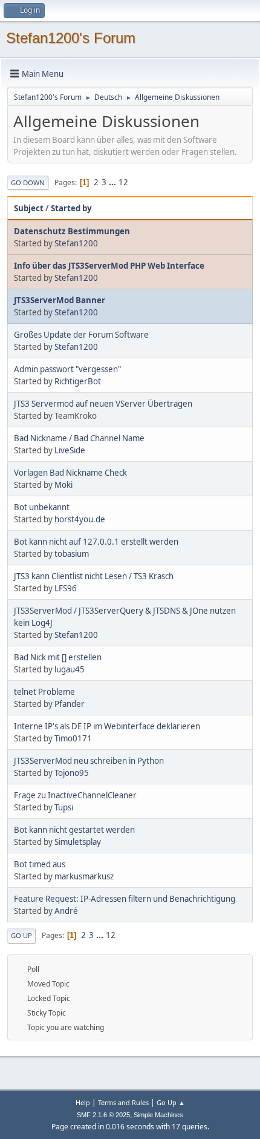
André (66, 910)
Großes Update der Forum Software (81, 334)
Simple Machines (158, 1114)
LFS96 (65, 588)
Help (83, 1102)
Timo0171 (73, 738)
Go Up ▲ (171, 1102)
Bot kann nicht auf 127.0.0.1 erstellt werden (96, 541)
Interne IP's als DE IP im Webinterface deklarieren (107, 726)
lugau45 (69, 669)
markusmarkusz (84, 876)
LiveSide (69, 450)
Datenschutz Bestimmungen (72, 231)
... (113, 182)
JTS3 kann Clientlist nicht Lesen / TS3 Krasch (94, 576)
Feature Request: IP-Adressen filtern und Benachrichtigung (124, 898)
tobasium (71, 553)
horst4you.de (79, 519)
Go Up (21, 935)
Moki (63, 484)
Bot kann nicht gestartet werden (74, 829)
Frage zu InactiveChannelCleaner (75, 795)
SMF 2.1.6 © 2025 (103, 1114)
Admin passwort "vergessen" (67, 369)
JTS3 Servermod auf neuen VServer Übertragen (103, 403)
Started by (71, 208)
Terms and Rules (123, 1102)
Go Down (28, 182)
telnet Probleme (44, 691)
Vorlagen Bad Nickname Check (70, 472)
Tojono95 (71, 772)
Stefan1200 (76, 243)
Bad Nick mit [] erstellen (58, 657)
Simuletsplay (77, 841)
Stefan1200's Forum (70, 38)
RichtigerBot (77, 381)
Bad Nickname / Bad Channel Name (79, 438)
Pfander (69, 703)
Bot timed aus (39, 864)
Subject (29, 208)
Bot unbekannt (42, 507)
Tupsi (63, 807)
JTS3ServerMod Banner (59, 300)
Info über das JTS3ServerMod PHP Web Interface (109, 265)
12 (123, 182)
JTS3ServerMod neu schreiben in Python (89, 760)
